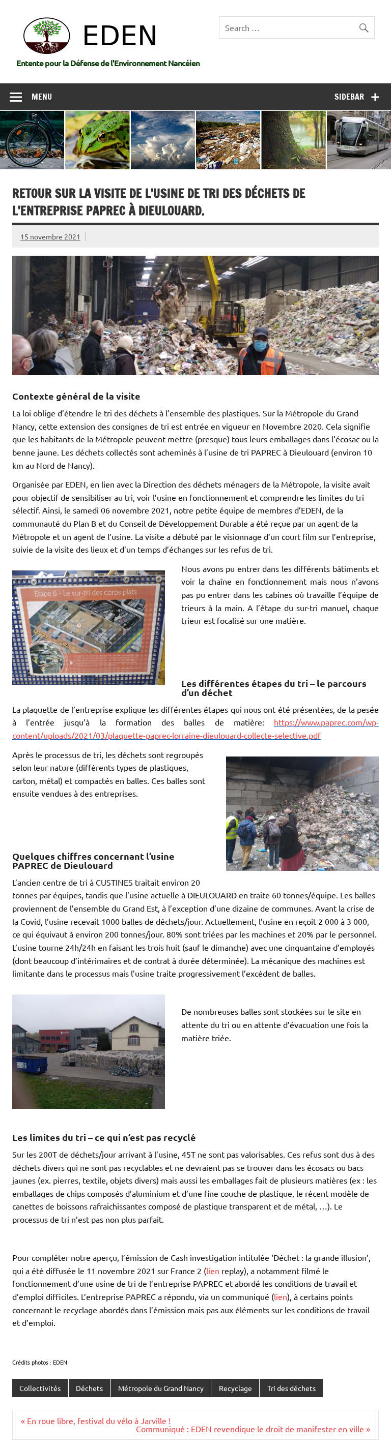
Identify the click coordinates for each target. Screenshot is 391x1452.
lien (212, 1270)
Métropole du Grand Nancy (161, 1388)
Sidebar (349, 96)
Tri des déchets (291, 1388)
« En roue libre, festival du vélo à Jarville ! (96, 1420)
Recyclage (235, 1388)
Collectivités (40, 1388)
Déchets (89, 1388)
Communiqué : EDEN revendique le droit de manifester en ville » (253, 1429)
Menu (42, 96)
